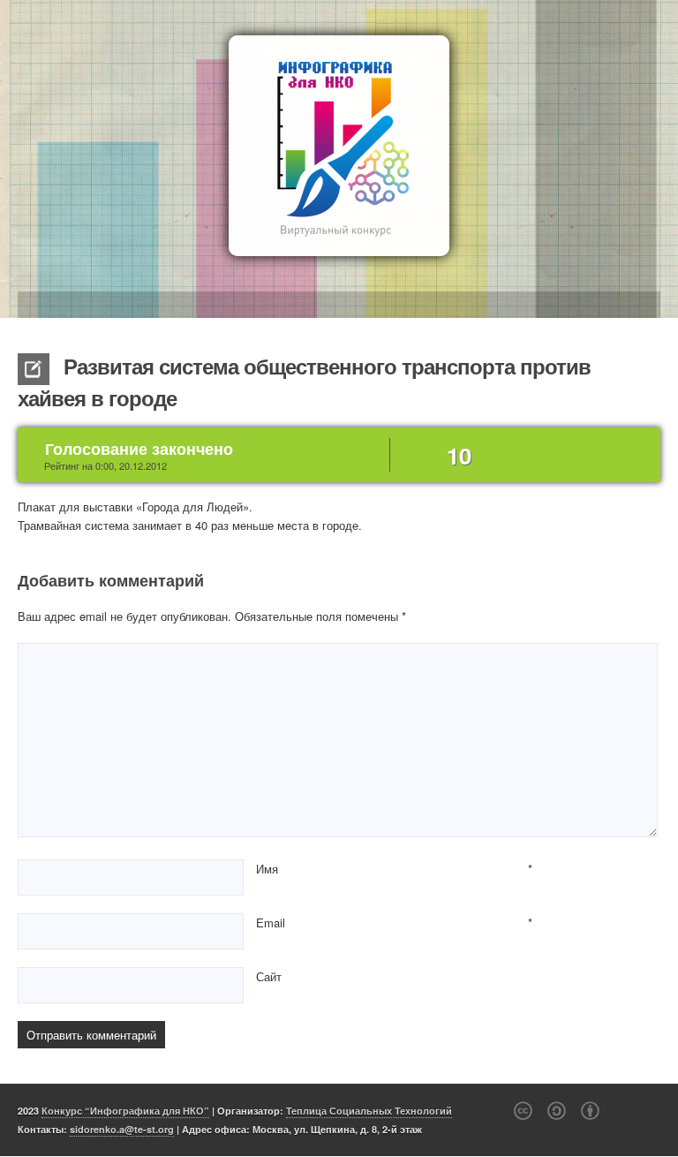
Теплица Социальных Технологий (369, 1110)
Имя (267, 868)
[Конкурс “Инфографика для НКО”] (339, 145)
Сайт (269, 976)
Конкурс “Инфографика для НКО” (125, 1110)
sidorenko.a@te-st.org (122, 1129)
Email (270, 922)
